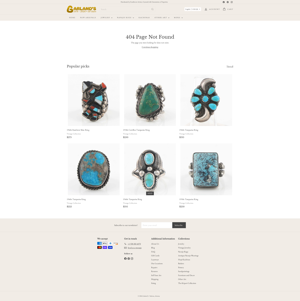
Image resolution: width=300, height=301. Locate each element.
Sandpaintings (183, 271)
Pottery (181, 267)
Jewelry (106, 17)
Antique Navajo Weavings (188, 255)
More (177, 17)
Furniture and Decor (186, 275)
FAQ (153, 251)
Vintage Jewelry (184, 247)
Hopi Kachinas (184, 259)
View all (230, 66)
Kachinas (144, 17)
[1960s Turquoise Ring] (206, 107)
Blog (153, 247)
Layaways (155, 259)
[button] (192, 9)
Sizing (153, 283)
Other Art (161, 17)
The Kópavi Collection (187, 283)
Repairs (154, 267)
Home (72, 17)
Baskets (181, 263)
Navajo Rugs (124, 17)
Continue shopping (150, 47)
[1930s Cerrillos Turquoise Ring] (150, 107)
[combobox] (127, 9)
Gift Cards (155, 255)
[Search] (152, 9)
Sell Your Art (156, 275)
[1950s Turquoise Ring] (206, 176)
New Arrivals (88, 17)
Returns (154, 271)
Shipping (154, 279)
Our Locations (157, 263)
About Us (155, 243)
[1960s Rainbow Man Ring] (94, 107)
